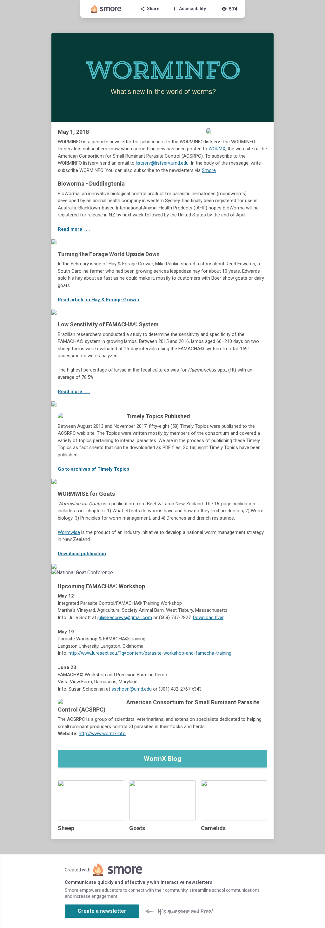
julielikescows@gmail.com (124, 617)
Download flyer (208, 617)
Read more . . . (74, 229)
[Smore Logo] (106, 9)
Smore (209, 170)
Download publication (82, 553)
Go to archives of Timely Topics (93, 469)
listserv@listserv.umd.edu (162, 163)
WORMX (217, 149)
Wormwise (69, 532)
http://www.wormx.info (102, 733)
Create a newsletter (102, 911)
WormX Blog (162, 758)
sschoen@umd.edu (131, 689)
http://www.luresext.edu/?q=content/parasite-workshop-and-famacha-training (150, 653)
